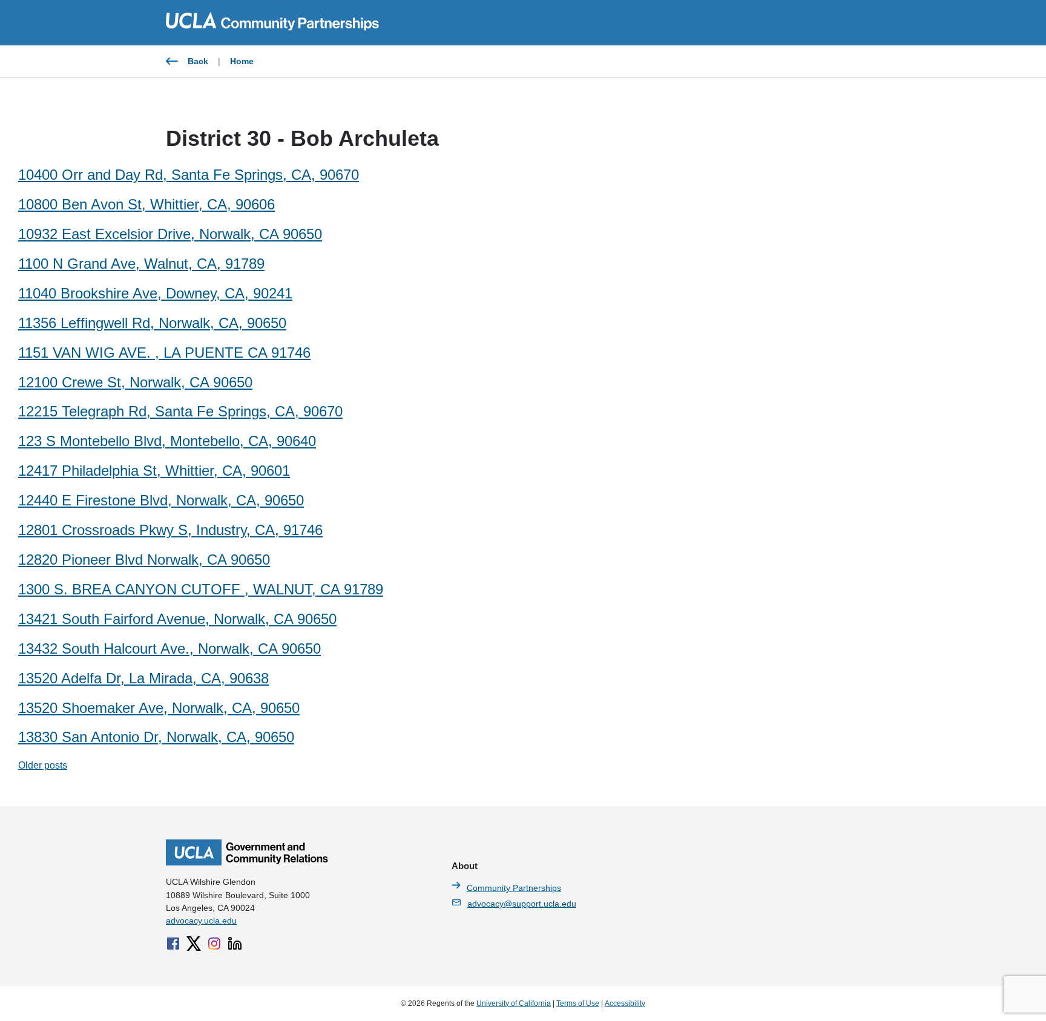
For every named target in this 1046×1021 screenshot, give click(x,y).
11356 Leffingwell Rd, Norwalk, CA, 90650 (152, 323)
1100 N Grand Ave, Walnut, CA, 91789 (141, 263)
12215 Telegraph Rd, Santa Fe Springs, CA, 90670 (180, 411)
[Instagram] (214, 943)
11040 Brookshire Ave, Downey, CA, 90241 (155, 293)
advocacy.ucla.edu (201, 920)
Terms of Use (577, 1003)
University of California (513, 1003)
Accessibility (625, 1003)
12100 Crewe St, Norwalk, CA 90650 (135, 382)
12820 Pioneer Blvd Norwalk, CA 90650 (144, 559)
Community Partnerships (514, 888)
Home (242, 61)
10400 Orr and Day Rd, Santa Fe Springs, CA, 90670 (188, 174)
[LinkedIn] (235, 943)
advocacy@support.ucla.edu (521, 903)
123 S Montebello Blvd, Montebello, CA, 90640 (167, 441)
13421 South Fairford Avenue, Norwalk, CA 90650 (177, 619)
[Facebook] (173, 943)
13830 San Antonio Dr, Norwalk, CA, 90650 (156, 737)
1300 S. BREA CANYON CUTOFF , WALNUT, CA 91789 (200, 589)
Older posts (42, 765)
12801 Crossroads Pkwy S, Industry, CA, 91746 (170, 530)
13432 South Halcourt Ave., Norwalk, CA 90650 (169, 648)
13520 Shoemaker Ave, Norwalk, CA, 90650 (159, 708)
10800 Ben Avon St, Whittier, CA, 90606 (146, 204)
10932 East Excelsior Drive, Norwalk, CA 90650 (170, 234)
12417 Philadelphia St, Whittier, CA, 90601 (154, 470)
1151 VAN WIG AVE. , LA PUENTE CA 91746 (164, 352)
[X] (193, 943)
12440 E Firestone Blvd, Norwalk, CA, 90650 (161, 500)
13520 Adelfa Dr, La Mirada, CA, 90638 (143, 678)
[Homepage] (247, 862)
